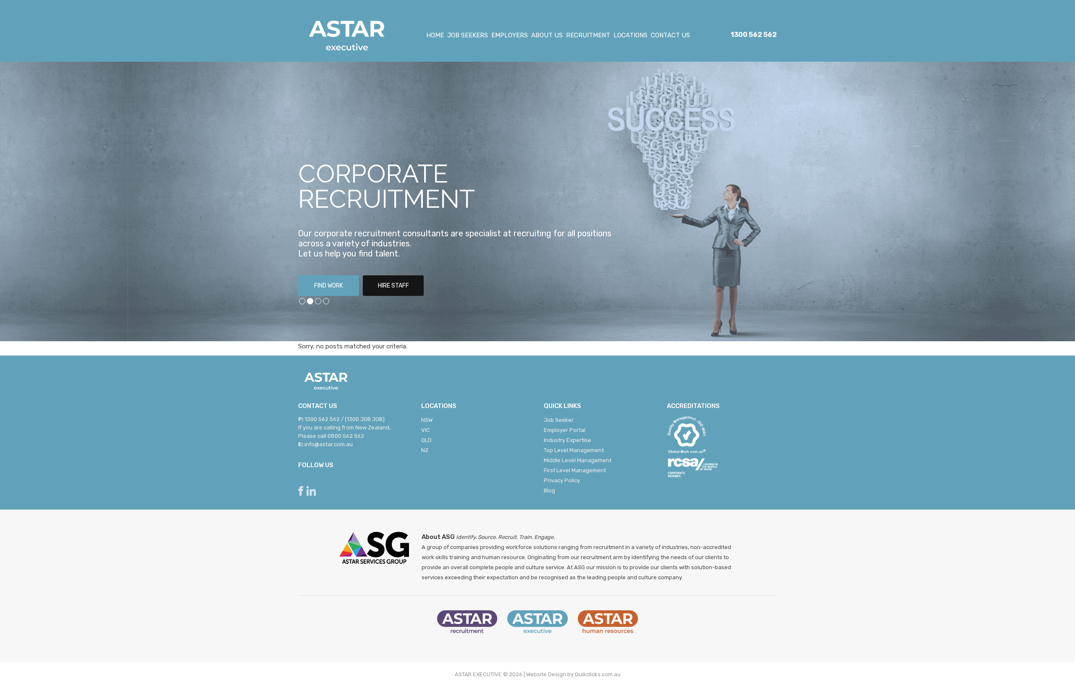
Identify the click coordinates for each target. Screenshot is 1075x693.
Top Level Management (574, 450)
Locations (631, 35)
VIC (425, 430)
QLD (426, 440)
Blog (549, 490)
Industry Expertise (567, 440)
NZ (424, 450)
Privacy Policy (562, 480)
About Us (547, 35)
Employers (509, 35)
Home (435, 35)
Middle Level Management (577, 460)
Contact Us (670, 35)
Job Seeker (559, 420)
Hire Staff (393, 285)
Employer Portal (564, 430)
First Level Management (575, 470)
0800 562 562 (346, 436)
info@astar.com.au (328, 444)
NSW (427, 420)
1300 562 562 (754, 35)
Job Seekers (467, 35)
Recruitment (588, 35)
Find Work (328, 285)
